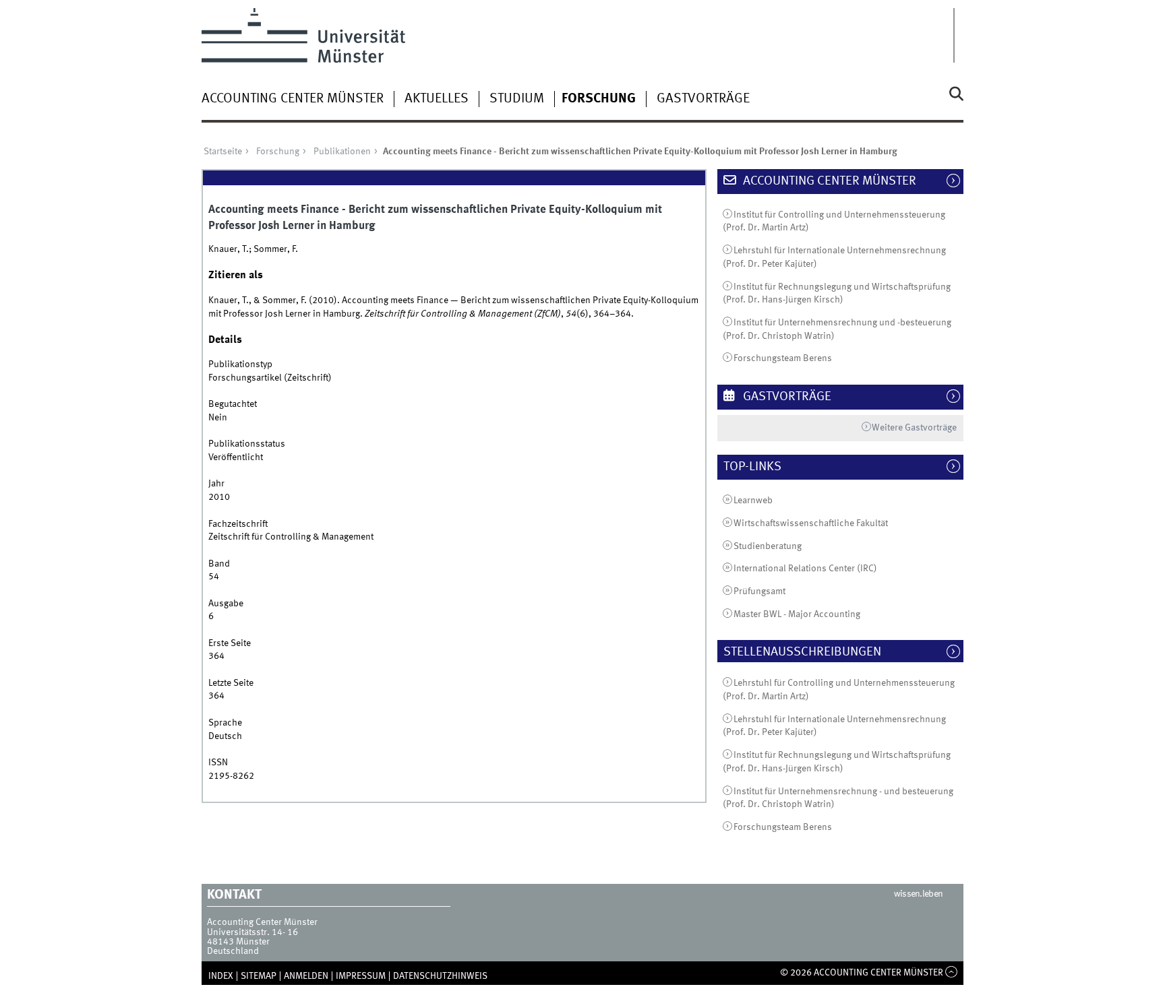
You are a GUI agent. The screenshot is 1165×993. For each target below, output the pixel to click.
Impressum (361, 976)
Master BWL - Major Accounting (797, 614)
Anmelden (306, 976)
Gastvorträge (703, 99)
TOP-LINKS (759, 467)
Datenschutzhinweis (440, 976)
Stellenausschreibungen (809, 652)
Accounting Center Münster (293, 99)
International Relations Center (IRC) (805, 568)
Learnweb (753, 500)
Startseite (223, 151)
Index (220, 976)
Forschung (599, 99)
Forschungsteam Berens (783, 358)
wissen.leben (918, 894)
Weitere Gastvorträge (914, 428)
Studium (516, 99)
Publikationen (342, 151)
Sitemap (258, 976)
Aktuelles (437, 99)
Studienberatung (768, 546)
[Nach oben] (951, 973)
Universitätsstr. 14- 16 (252, 932)
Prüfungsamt (759, 591)
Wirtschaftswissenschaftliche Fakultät (811, 523)
